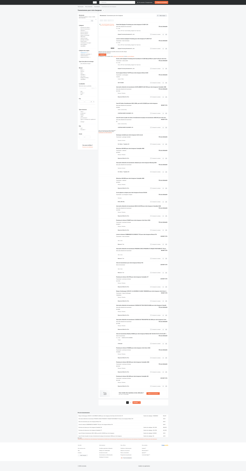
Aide (79, 450)
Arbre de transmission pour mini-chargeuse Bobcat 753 (129, 262)
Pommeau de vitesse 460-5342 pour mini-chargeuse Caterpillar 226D (132, 362)
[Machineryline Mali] (84, 2)
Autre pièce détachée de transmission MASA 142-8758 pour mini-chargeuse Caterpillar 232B (138, 206)
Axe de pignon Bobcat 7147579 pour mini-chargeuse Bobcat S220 (132, 72)
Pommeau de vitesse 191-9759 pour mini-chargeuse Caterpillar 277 (132, 277)
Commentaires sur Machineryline (106, 454)
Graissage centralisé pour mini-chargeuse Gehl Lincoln (129, 134)
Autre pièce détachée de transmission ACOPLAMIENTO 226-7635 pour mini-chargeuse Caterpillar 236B (141, 87)
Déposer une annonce (153, 393)
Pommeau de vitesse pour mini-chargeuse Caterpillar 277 (90, 430)
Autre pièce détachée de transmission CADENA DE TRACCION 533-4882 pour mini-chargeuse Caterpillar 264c (143, 305)
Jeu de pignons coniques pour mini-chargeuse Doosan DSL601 (131, 192)
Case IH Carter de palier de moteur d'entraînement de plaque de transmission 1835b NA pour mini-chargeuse (142, 117)
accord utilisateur (130, 56)
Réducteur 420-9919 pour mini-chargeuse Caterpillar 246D (130, 148)
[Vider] (95, 19)
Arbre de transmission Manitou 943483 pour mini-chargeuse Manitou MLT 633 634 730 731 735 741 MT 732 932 (142, 333)
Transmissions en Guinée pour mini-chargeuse (107, 439)
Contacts (79, 452)
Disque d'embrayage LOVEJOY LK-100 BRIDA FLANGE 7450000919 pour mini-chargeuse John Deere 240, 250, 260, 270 (145, 291)
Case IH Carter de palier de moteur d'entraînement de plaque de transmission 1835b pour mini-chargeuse (100, 436)
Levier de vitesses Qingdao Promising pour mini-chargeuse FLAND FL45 (134, 38)
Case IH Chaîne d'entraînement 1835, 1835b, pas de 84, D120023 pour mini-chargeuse (137, 103)
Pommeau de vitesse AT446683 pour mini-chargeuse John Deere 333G (133, 347)
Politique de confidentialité (104, 450)
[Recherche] (100, 2)
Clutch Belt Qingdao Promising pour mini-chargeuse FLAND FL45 (132, 24)
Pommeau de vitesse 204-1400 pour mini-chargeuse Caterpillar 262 (132, 376)
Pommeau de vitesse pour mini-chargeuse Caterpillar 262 (90, 427)
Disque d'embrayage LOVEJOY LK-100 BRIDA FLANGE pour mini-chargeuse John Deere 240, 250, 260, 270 (101, 415)
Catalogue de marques (103, 457)
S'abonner (102, 54)
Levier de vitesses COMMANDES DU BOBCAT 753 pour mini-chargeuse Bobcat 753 (136, 234)
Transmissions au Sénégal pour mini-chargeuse (87, 439)
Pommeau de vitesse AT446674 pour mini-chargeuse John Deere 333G (133, 220)
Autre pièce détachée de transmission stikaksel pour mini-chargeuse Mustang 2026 (136, 162)
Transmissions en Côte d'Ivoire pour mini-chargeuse (127, 439)
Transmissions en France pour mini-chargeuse (147, 439)
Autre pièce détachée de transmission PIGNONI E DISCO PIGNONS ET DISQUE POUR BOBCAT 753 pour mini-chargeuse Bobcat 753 (148, 248)
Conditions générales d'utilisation (105, 448)
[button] (163, 34)
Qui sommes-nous (81, 448)
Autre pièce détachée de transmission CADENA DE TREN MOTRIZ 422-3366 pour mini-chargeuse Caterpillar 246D (143, 319)
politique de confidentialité (118, 56)
